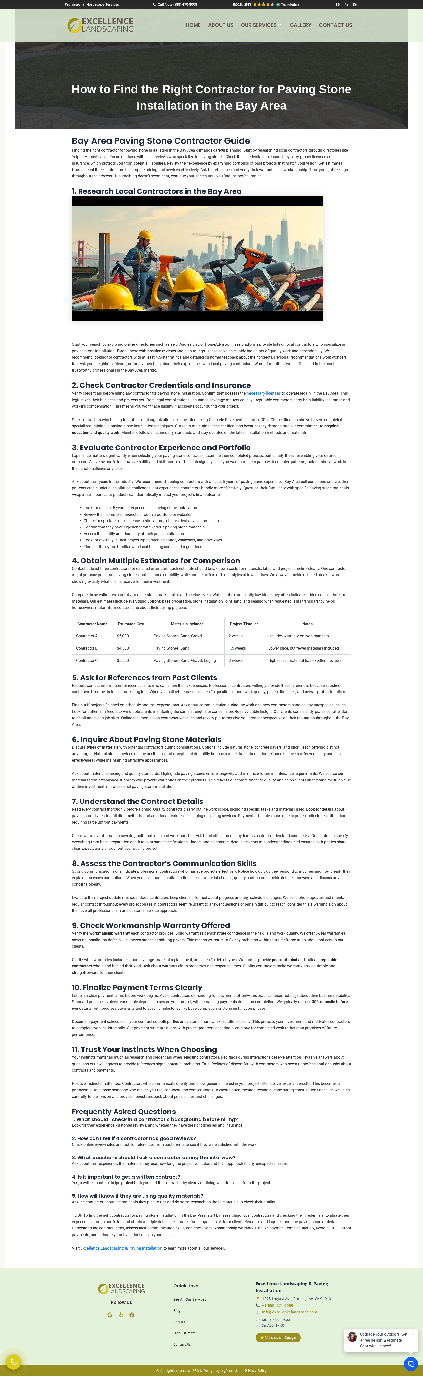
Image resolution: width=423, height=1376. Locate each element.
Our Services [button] (259, 25)
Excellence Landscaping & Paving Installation (122, 1248)
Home (193, 25)
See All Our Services (189, 1299)
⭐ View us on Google (278, 1337)
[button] (265, 4)
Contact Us (335, 25)
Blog (176, 1310)
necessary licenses (264, 393)
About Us (221, 25)
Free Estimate (184, 1333)
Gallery (300, 25)
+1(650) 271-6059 (277, 1305)
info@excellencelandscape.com (289, 1311)
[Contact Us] (13, 1362)
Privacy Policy (256, 1370)
